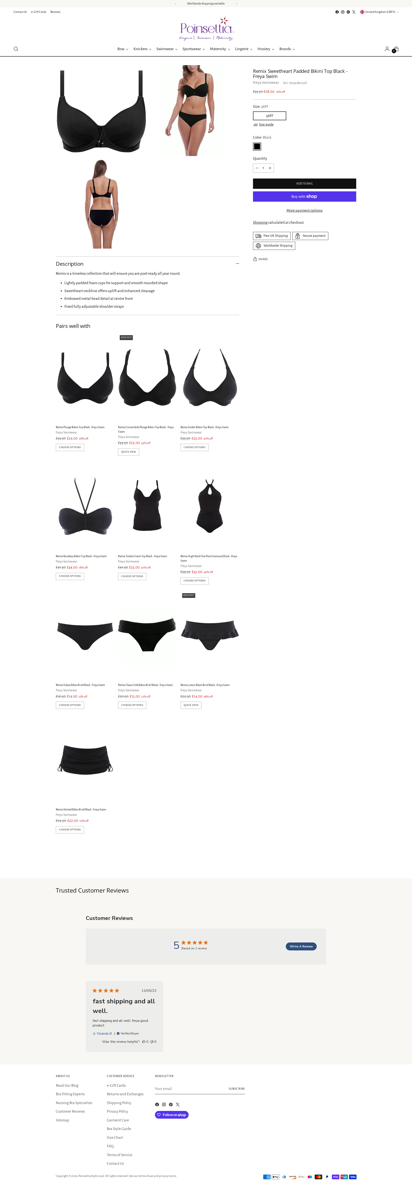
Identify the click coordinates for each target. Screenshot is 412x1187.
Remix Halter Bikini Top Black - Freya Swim (204, 427)
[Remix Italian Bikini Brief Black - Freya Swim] (85, 635)
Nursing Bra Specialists (74, 1103)
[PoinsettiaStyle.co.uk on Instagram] (343, 12)
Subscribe (237, 1088)
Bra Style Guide (119, 1129)
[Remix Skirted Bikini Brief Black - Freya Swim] (85, 760)
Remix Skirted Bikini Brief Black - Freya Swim (81, 809)
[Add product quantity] (270, 168)
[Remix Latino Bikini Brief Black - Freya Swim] (209, 635)
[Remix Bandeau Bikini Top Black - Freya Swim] (85, 506)
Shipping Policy (119, 1103)
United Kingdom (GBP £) (380, 12)
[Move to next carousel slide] (352, 863)
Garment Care (118, 1120)
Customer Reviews (70, 1111)
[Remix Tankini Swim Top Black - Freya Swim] (147, 506)
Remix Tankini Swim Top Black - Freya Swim (142, 556)
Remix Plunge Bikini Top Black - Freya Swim (80, 427)
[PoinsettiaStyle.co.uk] (206, 28)
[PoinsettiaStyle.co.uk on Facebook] (337, 12)
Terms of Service (119, 1155)
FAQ (110, 1146)
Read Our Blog (67, 1085)
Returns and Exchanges (125, 1094)
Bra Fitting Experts (70, 1094)
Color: (262, 137)
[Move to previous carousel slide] (342, 863)
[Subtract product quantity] (257, 168)
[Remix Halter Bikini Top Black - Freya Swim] (209, 377)
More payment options (304, 211)
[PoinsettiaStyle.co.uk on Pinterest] (348, 12)
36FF (269, 116)
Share (263, 259)
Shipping (260, 223)
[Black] (257, 147)
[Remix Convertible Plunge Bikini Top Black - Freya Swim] (147, 377)
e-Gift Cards (116, 1085)
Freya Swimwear (266, 83)
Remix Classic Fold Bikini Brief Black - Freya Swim (145, 685)
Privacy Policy (117, 1111)
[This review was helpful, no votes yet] (143, 1041)
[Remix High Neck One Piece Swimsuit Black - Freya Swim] (209, 506)
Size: (260, 107)
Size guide (266, 124)
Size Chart (115, 1138)
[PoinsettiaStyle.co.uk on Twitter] (354, 12)
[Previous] (175, 3)
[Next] (236, 3)
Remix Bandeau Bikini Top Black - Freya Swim (81, 556)
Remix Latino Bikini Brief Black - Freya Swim (205, 685)
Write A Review (301, 946)
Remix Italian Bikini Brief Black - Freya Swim (80, 685)
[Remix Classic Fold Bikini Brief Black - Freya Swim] (147, 635)
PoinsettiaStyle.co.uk (91, 1176)
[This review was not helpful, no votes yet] (151, 1041)
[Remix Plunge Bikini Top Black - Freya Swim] (85, 377)
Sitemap (62, 1120)
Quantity (260, 159)
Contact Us (115, 1163)
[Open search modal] (16, 49)
